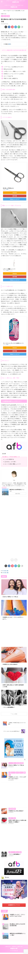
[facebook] (9, 27)
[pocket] (12, 27)
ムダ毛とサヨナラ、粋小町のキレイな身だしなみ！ (14, 946)
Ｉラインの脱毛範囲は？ (9, 707)
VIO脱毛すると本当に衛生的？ (10, 664)
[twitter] (6, 27)
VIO (3, 570)
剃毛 (5, 570)
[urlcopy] (22, 27)
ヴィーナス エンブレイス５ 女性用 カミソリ (13, 343)
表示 (9, 44)
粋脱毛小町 (15, 2)
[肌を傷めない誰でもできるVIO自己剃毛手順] (15, 27)
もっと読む (14, 714)
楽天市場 (15, 196)
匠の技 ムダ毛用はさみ (8, 188)
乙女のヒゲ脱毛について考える (10, 596)
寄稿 (7, 570)
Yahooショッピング (14, 199)
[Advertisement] (14, 513)
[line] (19, 27)
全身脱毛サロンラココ (14, 905)
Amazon (15, 192)
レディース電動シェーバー (9, 269)
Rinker (7, 189)
